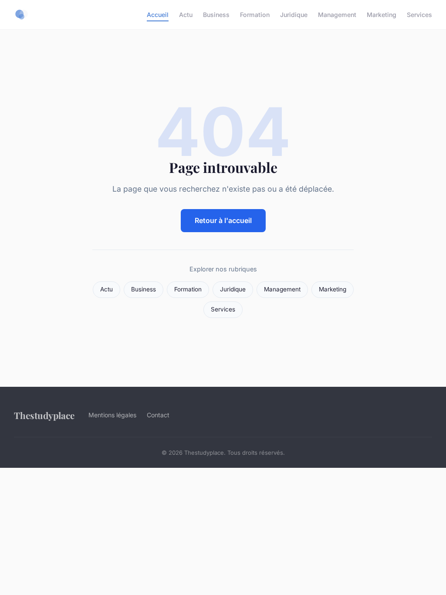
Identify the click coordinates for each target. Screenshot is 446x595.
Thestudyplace (44, 415)
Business (216, 14)
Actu (186, 14)
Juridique (293, 14)
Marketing (381, 14)
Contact (158, 415)
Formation (255, 14)
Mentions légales (112, 415)
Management (337, 14)
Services (419, 14)
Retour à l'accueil (223, 220)
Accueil (158, 14)
